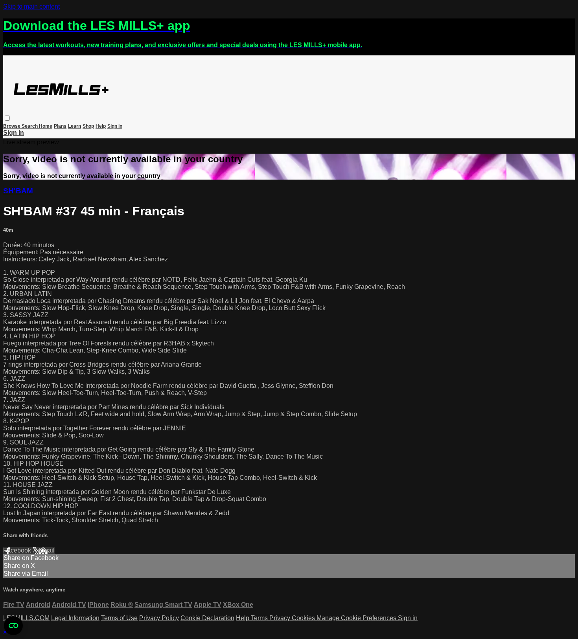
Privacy (280, 618)
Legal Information (75, 618)
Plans (60, 126)
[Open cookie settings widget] (13, 625)
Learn (74, 126)
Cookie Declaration (207, 618)
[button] (7, 118)
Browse (12, 126)
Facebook (18, 550)
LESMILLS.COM (26, 618)
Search (30, 126)
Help (101, 126)
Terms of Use (119, 618)
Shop (88, 126)
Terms (260, 618)
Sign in (114, 126)
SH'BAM (18, 191)
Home (45, 126)
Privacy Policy (159, 618)
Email (47, 550)
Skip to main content (31, 6)
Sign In (13, 132)
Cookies (304, 618)
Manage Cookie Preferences (357, 618)
